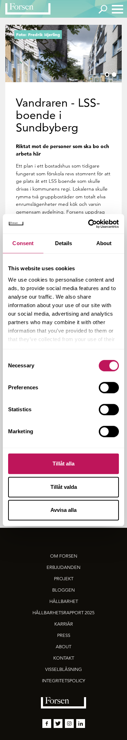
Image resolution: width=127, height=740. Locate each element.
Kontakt (63, 658)
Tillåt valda (63, 487)
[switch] (109, 387)
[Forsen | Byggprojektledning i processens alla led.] (27, 9)
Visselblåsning (63, 669)
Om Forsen (63, 556)
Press (63, 635)
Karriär (63, 624)
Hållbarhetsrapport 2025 (63, 612)
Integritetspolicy (63, 680)
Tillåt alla (63, 464)
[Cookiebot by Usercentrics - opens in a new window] (89, 223)
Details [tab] (63, 243)
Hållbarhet (63, 601)
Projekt (63, 578)
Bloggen (63, 590)
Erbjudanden (63, 567)
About (63, 646)
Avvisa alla (63, 510)
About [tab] (104, 243)
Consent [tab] (23, 243)
